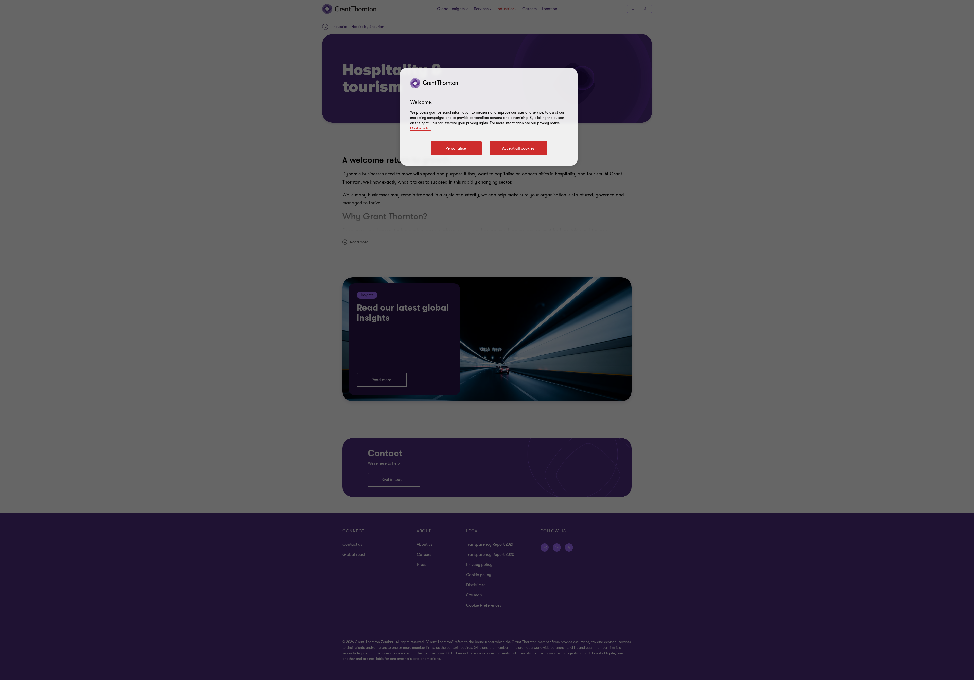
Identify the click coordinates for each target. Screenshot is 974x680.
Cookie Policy (420, 128)
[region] (489, 117)
